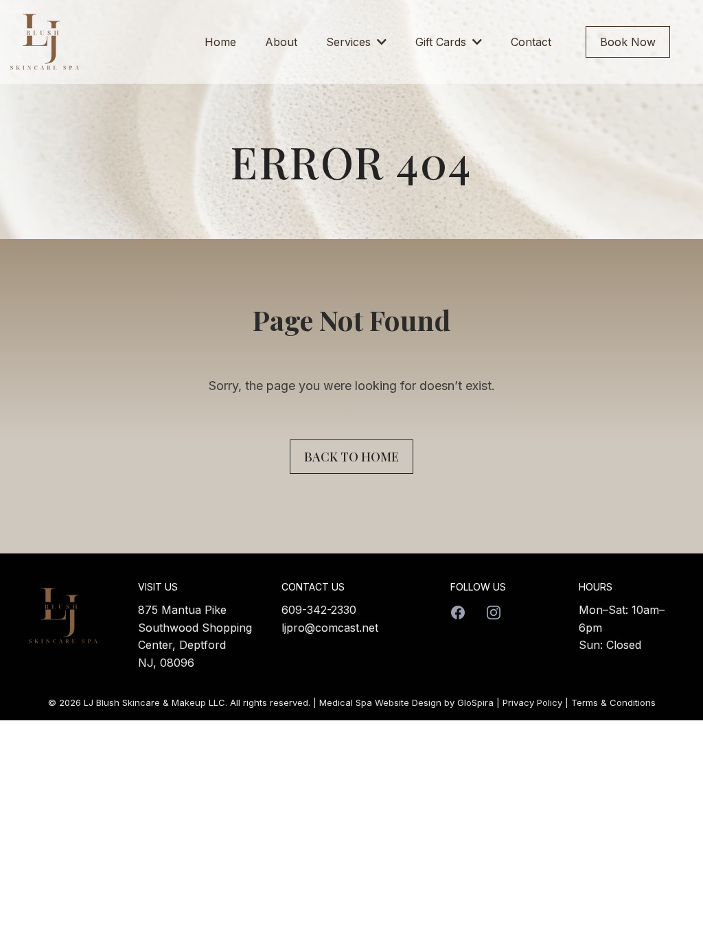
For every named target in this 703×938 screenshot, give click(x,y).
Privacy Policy (532, 702)
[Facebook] (458, 612)
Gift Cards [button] (442, 42)
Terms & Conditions (613, 702)
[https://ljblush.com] (44, 42)
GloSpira (475, 702)
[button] (380, 42)
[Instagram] (493, 612)
